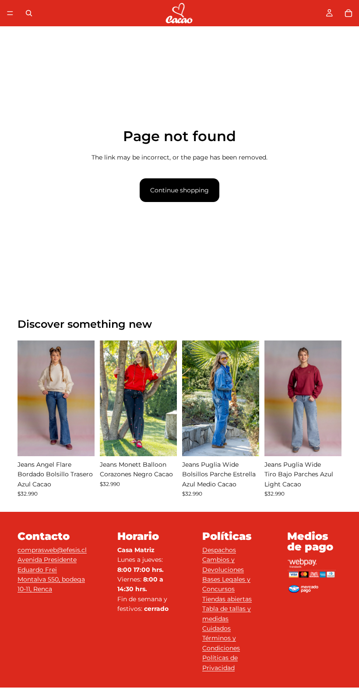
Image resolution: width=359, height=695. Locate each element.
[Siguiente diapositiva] (85, 398)
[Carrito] (348, 13)
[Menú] (10, 13)
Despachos (219, 550)
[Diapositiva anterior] (27, 398)
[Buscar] (29, 13)
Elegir (88, 443)
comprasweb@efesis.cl (52, 550)
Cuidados (216, 628)
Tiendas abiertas (227, 599)
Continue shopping (179, 190)
